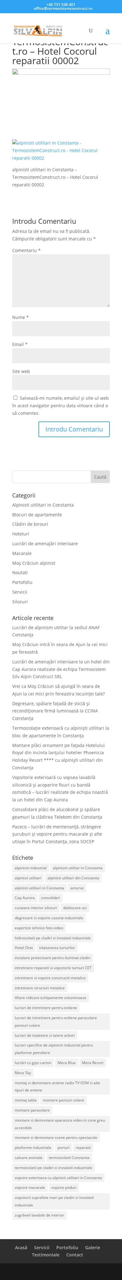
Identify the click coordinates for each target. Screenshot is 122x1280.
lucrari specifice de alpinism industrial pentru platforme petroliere (54, 1048)
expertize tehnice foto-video (39, 928)
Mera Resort (93, 1062)
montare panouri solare (63, 1100)
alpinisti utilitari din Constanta (73, 878)
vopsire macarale (30, 1187)
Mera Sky (23, 1072)
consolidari (50, 897)
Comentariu (26, 250)
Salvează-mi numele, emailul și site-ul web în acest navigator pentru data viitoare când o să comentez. (60, 405)
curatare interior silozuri (36, 907)
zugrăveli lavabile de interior (39, 1215)
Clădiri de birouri (30, 524)
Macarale (22, 553)
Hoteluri (20, 534)
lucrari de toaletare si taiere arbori (45, 1035)
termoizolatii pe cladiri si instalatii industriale (53, 1167)
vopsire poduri (63, 1187)
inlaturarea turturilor (57, 947)
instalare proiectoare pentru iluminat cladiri (52, 957)
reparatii (83, 1147)
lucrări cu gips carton (33, 1062)
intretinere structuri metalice (40, 988)
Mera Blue (67, 1062)
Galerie (92, 1247)
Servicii (19, 592)
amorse (77, 888)
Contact (74, 1255)
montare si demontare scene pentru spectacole (56, 1137)
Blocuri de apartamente (37, 515)
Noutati (20, 572)
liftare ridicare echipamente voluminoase (50, 997)
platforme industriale (33, 1147)
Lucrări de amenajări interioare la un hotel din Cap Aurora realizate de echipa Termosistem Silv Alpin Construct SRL (61, 669)
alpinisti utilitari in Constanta (39, 888)
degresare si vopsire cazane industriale (49, 917)
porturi (63, 1147)
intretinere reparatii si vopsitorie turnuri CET (53, 967)
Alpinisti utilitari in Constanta (43, 505)
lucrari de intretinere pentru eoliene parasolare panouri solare (56, 1021)
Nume (20, 317)
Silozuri (20, 602)
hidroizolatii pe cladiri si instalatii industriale (53, 938)
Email (20, 344)
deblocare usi (75, 907)
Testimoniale (45, 1255)
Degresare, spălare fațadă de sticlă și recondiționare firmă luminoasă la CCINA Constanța (55, 711)
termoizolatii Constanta (69, 1157)
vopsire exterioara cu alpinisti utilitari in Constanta (58, 1177)
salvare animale (29, 1157)
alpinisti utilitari (28, 878)
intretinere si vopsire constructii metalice (50, 978)
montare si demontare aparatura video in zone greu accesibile (60, 1124)
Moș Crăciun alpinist (33, 563)
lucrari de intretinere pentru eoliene (46, 1007)
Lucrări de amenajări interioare (45, 544)
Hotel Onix (24, 947)
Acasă (21, 1247)
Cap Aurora (25, 897)
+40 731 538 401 (60, 4)
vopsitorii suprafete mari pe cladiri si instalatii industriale (54, 1201)
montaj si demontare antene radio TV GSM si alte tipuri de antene (57, 1086)
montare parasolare (32, 1110)
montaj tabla (26, 1100)
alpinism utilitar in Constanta (78, 868)
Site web (21, 371)
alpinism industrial (31, 868)
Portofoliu (22, 582)
